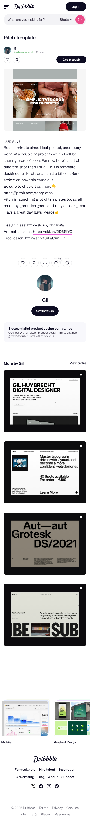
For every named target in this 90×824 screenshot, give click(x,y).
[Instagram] (49, 786)
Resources (62, 814)
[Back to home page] (24, 6)
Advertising (25, 777)
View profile (78, 363)
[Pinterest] (57, 786)
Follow (40, 52)
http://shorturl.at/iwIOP (45, 238)
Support (67, 777)
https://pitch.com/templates (28, 193)
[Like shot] (7, 59)
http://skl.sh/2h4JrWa (45, 225)
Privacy (57, 808)
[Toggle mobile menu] (6, 6)
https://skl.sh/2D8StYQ (52, 231)
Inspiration (67, 769)
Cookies (72, 808)
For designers (25, 769)
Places (46, 814)
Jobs (23, 814)
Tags (33, 814)
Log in (76, 7)
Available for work (24, 52)
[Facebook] (41, 786)
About (53, 777)
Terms (43, 808)
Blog (41, 777)
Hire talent (47, 769)
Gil (16, 48)
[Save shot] (16, 59)
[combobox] (30, 19)
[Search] (80, 19)
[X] (33, 786)
